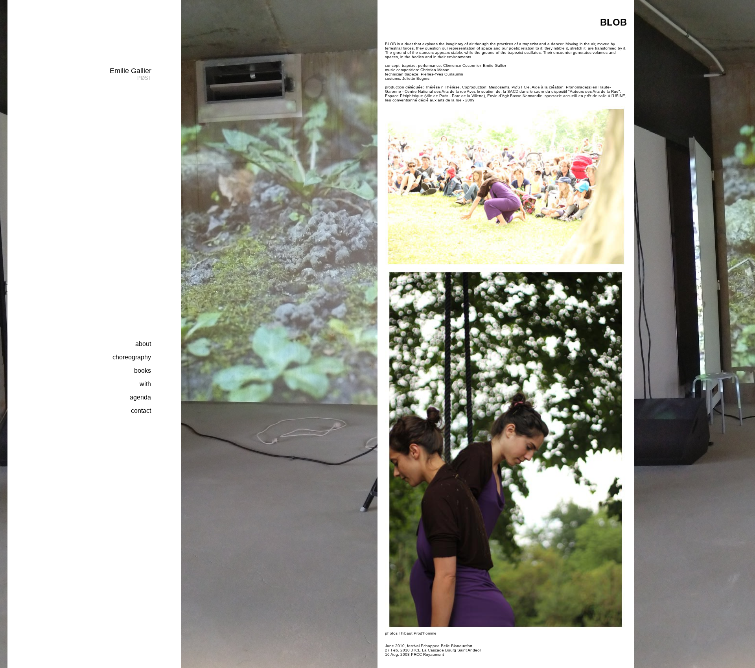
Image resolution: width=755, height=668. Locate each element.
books (142, 370)
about (143, 343)
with (145, 384)
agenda (140, 397)
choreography (131, 357)
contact (141, 410)
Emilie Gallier (130, 71)
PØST (144, 78)
